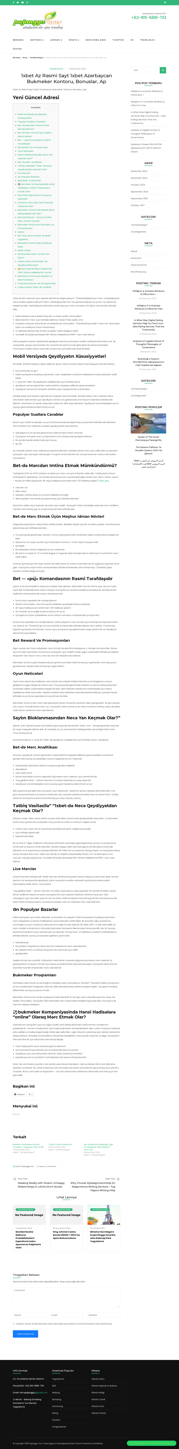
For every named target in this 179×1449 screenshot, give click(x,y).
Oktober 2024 (138, 184)
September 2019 (139, 198)
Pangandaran (59, 1426)
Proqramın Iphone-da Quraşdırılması (37, 283)
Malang (56, 1392)
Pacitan (56, 1419)
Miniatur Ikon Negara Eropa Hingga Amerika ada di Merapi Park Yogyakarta (102, 1236)
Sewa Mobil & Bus (96, 40)
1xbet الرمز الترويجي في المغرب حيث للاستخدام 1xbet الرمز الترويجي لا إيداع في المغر (148, 463)
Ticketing (118, 40)
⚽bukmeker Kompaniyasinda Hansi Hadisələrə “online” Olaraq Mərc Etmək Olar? (36, 188)
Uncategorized (138, 231)
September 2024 (139, 191)
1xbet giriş (104, 480)
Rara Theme (76, 1443)
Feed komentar (139, 264)
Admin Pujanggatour (24, 1166)
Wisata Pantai (98, 1413)
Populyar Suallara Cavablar (32, 121)
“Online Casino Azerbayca (60, 1144)
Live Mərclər (24, 173)
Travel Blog (147, 40)
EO (132, 40)
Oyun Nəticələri (25, 151)
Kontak (17, 49)
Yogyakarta (58, 1378)
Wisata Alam (97, 1378)
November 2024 (139, 178)
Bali (54, 1385)
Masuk (134, 251)
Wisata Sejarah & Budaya (104, 1385)
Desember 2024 (139, 171)
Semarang (57, 1406)
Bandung (56, 1399)
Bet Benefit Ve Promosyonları (33, 147)
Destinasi (35, 40)
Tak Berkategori (56, 69)
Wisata (73, 40)
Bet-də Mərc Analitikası (30, 162)
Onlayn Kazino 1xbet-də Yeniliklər (34, 287)
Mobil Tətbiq (24, 250)
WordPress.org (138, 271)
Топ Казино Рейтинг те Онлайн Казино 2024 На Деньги (148, 450)
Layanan (55, 40)
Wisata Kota (97, 1406)
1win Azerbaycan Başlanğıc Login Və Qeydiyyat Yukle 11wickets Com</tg (98, 1147)
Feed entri (136, 258)
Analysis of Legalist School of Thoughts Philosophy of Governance (145, 134)
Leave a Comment (47, 1166)
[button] (151, 1443)
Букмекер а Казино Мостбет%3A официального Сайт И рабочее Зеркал (146, 148)
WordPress (98, 1443)
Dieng (55, 1413)
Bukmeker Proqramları (29, 180)
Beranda (18, 40)
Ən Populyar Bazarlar (29, 176)
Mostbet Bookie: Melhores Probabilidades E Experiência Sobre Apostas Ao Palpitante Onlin (28, 1239)
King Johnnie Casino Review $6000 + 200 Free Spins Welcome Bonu (66, 1235)
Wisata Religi (97, 1392)
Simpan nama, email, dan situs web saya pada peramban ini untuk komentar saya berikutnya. (64, 1323)
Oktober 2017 (138, 205)
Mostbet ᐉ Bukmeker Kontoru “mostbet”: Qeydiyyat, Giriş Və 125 (28, 1145)
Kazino (21, 232)
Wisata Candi (98, 1399)
